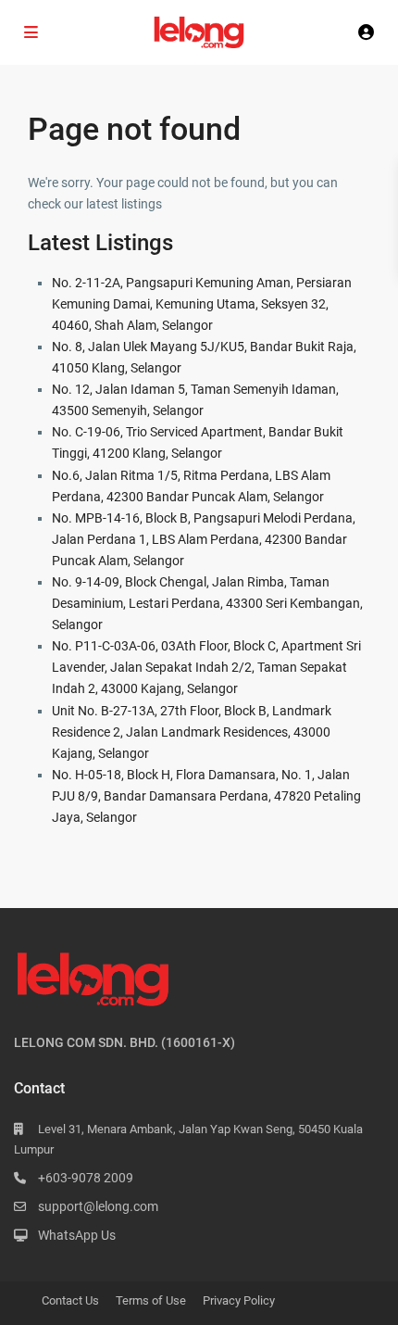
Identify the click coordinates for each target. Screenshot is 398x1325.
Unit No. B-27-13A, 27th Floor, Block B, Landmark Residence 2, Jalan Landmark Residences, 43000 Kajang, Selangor (191, 732)
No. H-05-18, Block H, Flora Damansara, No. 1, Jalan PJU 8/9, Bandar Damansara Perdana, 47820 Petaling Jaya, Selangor (206, 796)
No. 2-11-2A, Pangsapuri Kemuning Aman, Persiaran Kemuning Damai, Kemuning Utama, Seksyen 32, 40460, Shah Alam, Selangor (202, 304)
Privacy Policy (239, 1300)
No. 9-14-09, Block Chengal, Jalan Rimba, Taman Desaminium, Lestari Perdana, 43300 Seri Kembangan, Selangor (207, 603)
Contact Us (70, 1300)
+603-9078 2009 (85, 1177)
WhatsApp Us (77, 1235)
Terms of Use (151, 1300)
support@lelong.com (98, 1206)
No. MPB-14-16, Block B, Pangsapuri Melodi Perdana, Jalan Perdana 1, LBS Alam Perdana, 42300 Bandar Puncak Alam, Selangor (203, 539)
